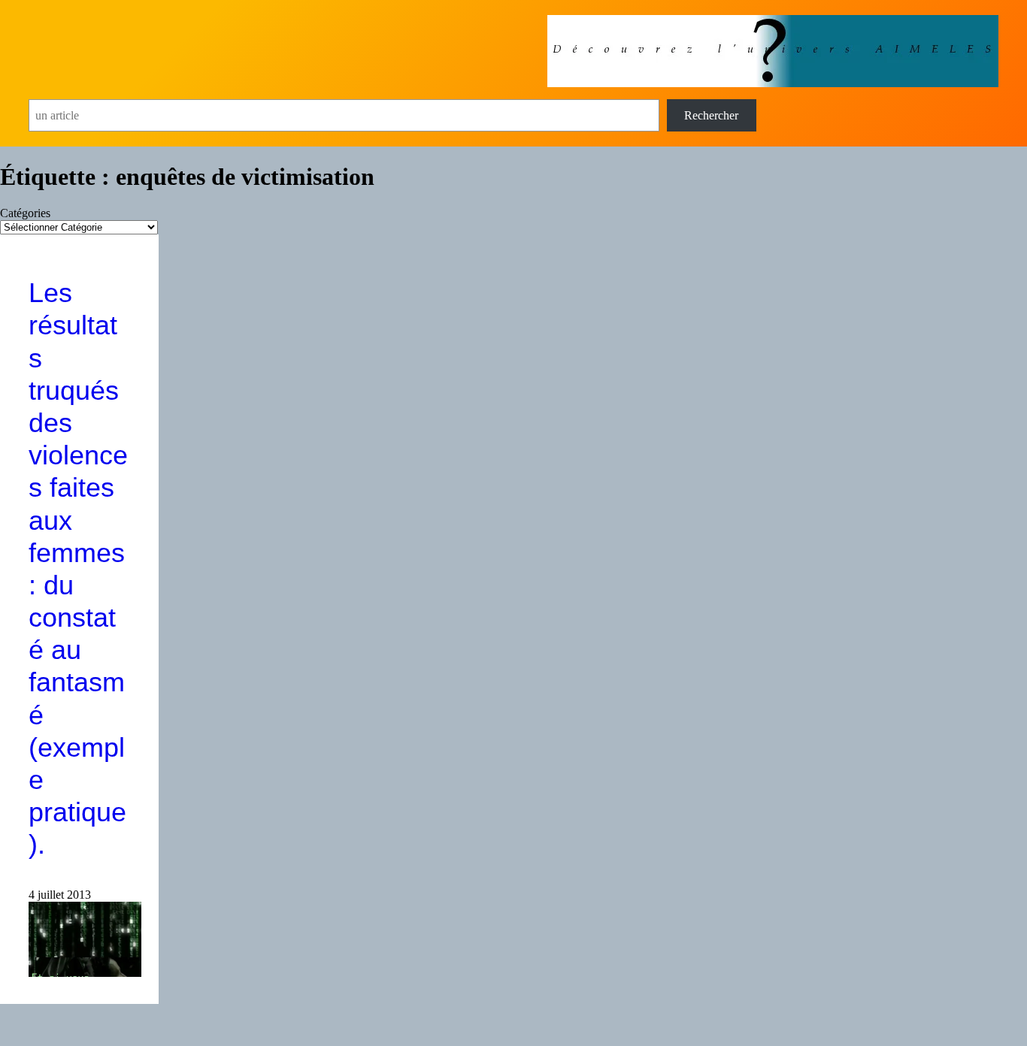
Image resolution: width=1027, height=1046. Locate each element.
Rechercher (711, 115)
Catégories (25, 213)
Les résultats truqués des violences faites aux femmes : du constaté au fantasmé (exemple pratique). (78, 568)
